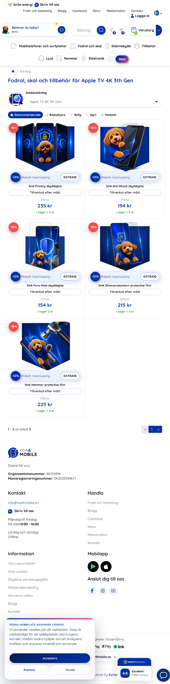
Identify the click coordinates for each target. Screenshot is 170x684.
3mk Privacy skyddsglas (45, 186)
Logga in (142, 16)
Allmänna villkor (20, 596)
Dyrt (93, 115)
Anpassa (29, 669)
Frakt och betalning (37, 11)
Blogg (62, 11)
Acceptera (50, 658)
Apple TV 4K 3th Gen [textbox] (46, 102)
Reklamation (116, 11)
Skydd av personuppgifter (28, 579)
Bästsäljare (58, 115)
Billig (77, 115)
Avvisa (70, 669)
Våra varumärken (22, 563)
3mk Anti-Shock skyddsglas (125, 186)
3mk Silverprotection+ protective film (125, 285)
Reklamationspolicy (23, 587)
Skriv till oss (49, 4)
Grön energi (23, 4)
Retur (97, 11)
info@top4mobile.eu (23, 503)
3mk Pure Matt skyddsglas (45, 285)
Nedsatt (110, 115)
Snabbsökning (36, 93)
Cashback (79, 11)
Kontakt (137, 11)
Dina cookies (18, 571)
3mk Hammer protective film (45, 384)
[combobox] (94, 101)
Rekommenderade (28, 115)
